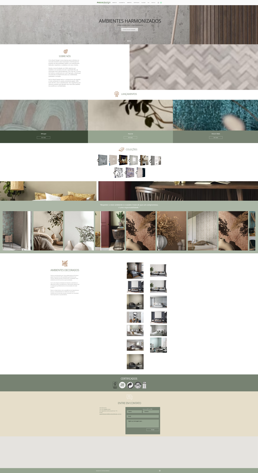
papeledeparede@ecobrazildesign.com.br (110, 414)
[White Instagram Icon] (160, 471)
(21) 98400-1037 (106, 409)
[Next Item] (251, 230)
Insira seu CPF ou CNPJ (147, 409)
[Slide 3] (130, 41)
